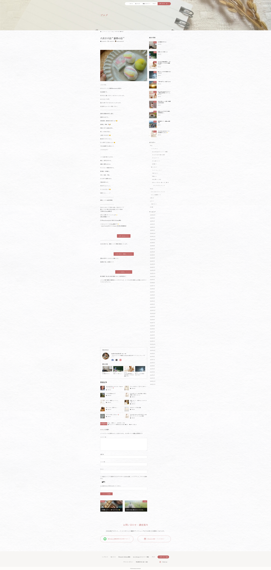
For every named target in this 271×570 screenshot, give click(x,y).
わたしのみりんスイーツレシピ (158, 191)
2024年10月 (152, 239)
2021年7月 (152, 359)
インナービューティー (157, 170)
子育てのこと (155, 173)
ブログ (153, 557)
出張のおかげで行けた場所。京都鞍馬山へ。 (164, 112)
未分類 (151, 207)
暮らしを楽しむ (134, 424)
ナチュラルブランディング (159, 185)
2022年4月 (152, 332)
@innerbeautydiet (106, 220)
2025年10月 (152, 215)
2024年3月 (152, 261)
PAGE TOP (264, 551)
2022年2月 (152, 338)
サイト (102, 469)
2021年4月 (152, 369)
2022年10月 (152, 313)
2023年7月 (152, 285)
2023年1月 (152, 304)
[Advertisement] (123, 335)
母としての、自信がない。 (112, 407)
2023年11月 (152, 273)
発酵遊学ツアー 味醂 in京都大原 (164, 122)
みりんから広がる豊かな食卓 (158, 154)
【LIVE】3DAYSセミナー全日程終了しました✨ (164, 131)
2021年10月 (152, 350)
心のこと (152, 201)
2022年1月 (152, 341)
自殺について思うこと (117, 373)
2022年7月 (152, 322)
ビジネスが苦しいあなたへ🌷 (112, 414)
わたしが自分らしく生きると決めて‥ (138, 386)
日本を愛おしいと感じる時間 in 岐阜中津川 (164, 102)
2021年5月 (152, 365)
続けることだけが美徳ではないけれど (139, 374)
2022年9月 (152, 316)
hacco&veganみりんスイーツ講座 (160, 151)
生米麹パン (154, 164)
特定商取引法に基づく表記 (142, 562)
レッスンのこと (154, 148)
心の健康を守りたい (106, 373)
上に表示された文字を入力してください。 (111, 486)
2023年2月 (152, 301)
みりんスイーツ (155, 158)
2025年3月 (152, 224)
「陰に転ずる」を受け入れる (164, 81)
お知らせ (152, 198)
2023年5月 (152, 292)
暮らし (127, 424)
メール (102, 462)
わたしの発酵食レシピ (156, 194)
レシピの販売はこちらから (123, 272)
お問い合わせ (163, 557)
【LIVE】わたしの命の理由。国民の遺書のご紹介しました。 (138, 394)
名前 (102, 454)
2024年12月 (152, 233)
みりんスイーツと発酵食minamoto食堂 (116, 424)
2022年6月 (152, 325)
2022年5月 (152, 329)
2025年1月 (152, 230)
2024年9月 (152, 242)
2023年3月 (152, 298)
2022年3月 (152, 335)
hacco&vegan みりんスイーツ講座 (141, 557)
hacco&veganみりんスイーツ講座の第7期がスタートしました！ (164, 93)
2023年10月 (152, 276)
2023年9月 (152, 279)
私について (113, 557)
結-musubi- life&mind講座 (124, 557)
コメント (103, 437)
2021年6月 (152, 362)
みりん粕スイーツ (156, 161)
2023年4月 (152, 295)
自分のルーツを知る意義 (135, 407)
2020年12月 (152, 381)
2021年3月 (152, 372)
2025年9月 (152, 218)
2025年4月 (152, 221)
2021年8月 (152, 356)
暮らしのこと (154, 167)
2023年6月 (152, 288)
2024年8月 (152, 245)
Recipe (151, 188)
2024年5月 (152, 255)
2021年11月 (152, 347)
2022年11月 (152, 310)
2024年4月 (152, 258)
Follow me (164, 562)
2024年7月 (152, 248)
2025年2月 (152, 227)
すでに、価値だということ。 (112, 400)
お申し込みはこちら (124, 236)
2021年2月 (152, 375)
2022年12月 (152, 307)
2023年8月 (152, 282)
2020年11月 (152, 384)
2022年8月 (152, 319)
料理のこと (113, 422)
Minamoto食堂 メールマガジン (155, 539)
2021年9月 (152, 353)
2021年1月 (152, 378)
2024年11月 (152, 236)
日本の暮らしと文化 (121, 422)
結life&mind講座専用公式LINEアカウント (119, 539)
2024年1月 (152, 267)
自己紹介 (102, 106)
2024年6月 (152, 252)
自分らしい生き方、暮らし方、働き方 (160, 182)
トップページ (105, 557)
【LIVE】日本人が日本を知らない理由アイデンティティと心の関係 (138, 415)
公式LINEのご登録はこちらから (123, 254)
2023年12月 (152, 270)
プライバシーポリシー (128, 562)
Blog (111, 371)
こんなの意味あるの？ (111, 393)
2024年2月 (152, 264)
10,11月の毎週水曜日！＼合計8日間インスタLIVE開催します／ (129, 375)
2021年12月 (152, 344)
